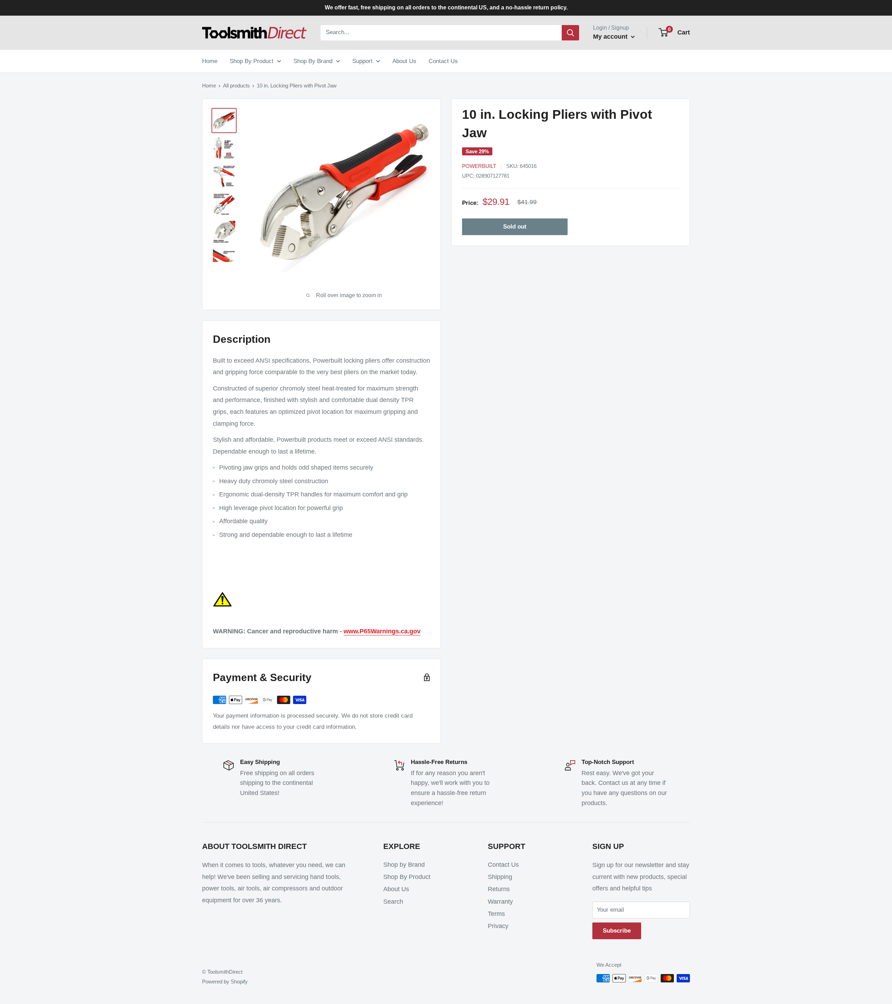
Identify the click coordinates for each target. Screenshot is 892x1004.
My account (611, 36)
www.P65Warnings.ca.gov (382, 631)
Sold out (514, 226)
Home (209, 60)
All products (236, 85)
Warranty (500, 901)
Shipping (500, 876)
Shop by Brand (404, 864)
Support (362, 60)
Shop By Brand (312, 60)
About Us (404, 60)
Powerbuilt (479, 166)
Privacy (498, 925)
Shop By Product (252, 60)
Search (393, 901)
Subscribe (617, 930)
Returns (499, 889)
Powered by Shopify (225, 981)
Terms (496, 913)
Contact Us (443, 60)
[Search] (570, 32)
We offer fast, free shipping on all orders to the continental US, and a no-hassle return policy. (446, 7)
